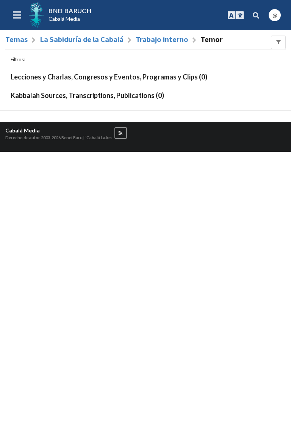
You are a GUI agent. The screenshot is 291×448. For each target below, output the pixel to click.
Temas (16, 39)
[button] (120, 133)
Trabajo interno (162, 39)
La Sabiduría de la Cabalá (82, 39)
